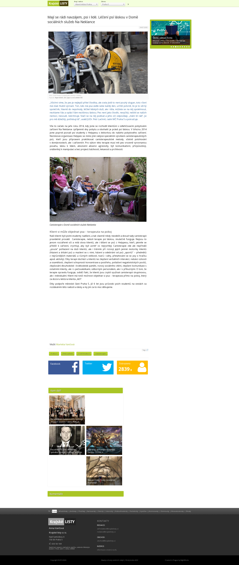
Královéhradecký (121, 511)
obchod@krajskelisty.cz (106, 541)
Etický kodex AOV (131, 560)
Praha (54, 511)
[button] (86, 4)
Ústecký (101, 511)
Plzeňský (82, 511)
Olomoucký (165, 511)
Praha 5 (54, 353)
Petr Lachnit (68, 353)
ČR (49, 511)
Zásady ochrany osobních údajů (112, 560)
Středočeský (63, 511)
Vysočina (143, 511)
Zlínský (188, 511)
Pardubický (134, 511)
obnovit (128, 4)
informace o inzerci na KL (107, 550)
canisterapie (100, 353)
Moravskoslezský (177, 511)
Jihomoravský (154, 511)
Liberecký (109, 511)
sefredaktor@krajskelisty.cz (108, 529)
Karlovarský (91, 511)
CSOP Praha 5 (84, 353)
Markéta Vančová (65, 344)
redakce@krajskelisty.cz (106, 532)
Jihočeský (73, 511)
